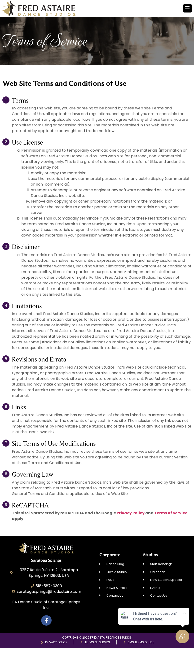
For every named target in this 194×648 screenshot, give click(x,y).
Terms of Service (170, 513)
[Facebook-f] (46, 620)
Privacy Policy (131, 513)
